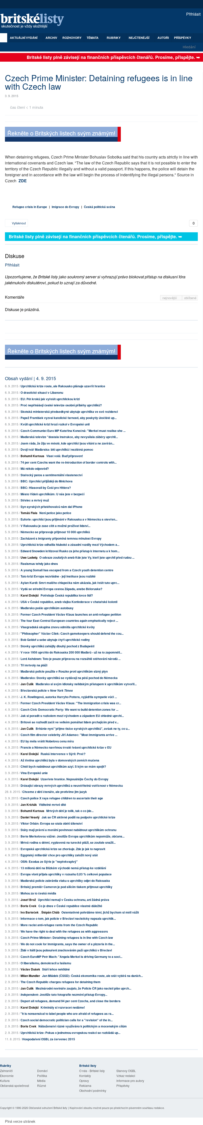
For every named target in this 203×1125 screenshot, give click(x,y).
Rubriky (114, 37)
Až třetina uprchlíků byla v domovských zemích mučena (60, 760)
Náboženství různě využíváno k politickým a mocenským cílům (82, 1026)
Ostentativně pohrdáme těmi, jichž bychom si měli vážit (100, 912)
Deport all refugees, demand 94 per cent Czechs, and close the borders (71, 1001)
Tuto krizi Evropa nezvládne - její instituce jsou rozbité (58, 576)
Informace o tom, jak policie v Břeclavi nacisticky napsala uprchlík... (68, 918)
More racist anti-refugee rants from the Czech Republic (59, 925)
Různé (41, 1085)
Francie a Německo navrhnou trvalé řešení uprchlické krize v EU (66, 747)
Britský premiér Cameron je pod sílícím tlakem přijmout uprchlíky (66, 887)
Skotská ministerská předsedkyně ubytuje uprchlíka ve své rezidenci (69, 411)
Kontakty (85, 1075)
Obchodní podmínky (92, 1090)
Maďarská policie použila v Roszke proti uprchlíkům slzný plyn (64, 671)
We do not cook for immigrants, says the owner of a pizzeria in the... (68, 944)
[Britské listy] (63, 135)
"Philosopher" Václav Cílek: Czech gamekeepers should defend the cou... (72, 633)
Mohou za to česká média (38, 893)
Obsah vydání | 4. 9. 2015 (30, 378)
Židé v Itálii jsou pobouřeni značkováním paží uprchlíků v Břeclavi (66, 950)
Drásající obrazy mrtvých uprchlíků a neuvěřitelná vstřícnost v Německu (72, 785)
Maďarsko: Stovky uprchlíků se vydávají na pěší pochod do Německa (69, 678)
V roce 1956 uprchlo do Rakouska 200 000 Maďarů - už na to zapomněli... (71, 652)
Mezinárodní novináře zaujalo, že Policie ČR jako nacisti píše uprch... (83, 988)
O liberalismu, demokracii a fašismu (46, 963)
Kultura (5, 1080)
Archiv (51, 37)
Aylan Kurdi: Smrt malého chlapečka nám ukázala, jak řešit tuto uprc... (70, 582)
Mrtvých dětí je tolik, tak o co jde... (70, 811)
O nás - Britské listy (92, 1071)
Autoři (163, 37)
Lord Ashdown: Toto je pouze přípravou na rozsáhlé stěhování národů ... (71, 658)
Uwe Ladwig (29, 557)
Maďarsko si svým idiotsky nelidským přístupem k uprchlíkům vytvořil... (86, 684)
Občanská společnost (14, 1085)
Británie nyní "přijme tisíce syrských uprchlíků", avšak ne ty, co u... (83, 728)
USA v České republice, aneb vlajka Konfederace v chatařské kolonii (69, 602)
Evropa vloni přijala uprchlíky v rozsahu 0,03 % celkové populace (66, 874)
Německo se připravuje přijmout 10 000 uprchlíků (55, 532)
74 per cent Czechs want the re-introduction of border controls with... (69, 462)
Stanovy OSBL (126, 1071)
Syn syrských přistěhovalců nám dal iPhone (51, 506)
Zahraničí (6, 1071)
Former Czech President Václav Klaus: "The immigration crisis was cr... (71, 703)
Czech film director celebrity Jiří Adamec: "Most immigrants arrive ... (69, 735)
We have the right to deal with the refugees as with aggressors (64, 931)
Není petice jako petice (55, 513)
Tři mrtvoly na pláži (34, 665)
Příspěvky (182, 37)
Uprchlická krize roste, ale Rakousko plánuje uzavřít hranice (63, 386)
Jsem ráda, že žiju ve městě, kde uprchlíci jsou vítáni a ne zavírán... (67, 443)
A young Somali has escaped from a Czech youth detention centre (67, 570)
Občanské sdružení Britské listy (48, 1108)
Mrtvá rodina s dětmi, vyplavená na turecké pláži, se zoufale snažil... (68, 842)
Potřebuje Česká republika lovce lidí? (67, 595)
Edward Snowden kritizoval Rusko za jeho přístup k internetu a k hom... (70, 551)
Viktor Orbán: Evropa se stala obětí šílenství (51, 823)
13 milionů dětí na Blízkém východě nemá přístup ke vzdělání (63, 868)
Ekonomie (7, 1075)
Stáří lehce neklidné (56, 969)
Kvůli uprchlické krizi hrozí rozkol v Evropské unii (55, 424)
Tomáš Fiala (29, 513)
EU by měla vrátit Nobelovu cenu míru (47, 741)
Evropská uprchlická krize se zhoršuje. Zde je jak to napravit (63, 849)
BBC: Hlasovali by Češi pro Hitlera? (46, 487)
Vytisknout (18, 223)
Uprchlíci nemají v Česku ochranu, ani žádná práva (73, 899)
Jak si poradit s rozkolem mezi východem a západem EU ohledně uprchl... (72, 715)
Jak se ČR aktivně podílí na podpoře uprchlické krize (78, 817)
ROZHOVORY (71, 37)
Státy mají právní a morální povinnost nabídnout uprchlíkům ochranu (68, 830)
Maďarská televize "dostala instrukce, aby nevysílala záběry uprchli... (69, 437)
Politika (42, 1075)
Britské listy (34, 21)
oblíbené (190, 297)
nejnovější (170, 297)
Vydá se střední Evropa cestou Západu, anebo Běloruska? (61, 589)
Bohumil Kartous (32, 456)
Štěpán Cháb (50, 912)
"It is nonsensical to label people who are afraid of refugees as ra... (67, 1013)
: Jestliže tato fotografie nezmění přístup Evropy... (64, 994)
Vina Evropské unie (34, 773)
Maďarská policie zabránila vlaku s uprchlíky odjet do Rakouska (65, 880)
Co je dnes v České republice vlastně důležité (70, 906)
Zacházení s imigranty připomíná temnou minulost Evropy (61, 538)
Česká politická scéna (99, 207)
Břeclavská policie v (47, 690)
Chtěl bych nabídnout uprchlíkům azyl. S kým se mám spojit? (63, 766)
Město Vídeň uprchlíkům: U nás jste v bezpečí (52, 494)
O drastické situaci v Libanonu (42, 392)
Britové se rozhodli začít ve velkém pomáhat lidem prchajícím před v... (70, 722)
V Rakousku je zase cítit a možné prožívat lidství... (55, 525)
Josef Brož (28, 899)
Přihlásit (193, 14)
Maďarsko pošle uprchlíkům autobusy (47, 608)
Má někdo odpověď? (35, 468)
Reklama (85, 1085)
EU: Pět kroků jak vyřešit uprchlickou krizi (50, 399)
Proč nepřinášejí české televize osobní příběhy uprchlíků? (61, 405)
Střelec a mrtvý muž (35, 500)
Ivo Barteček (30, 912)
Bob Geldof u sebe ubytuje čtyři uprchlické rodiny (55, 639)
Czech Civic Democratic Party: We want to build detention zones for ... (69, 709)
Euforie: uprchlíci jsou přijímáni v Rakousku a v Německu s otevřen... (69, 519)
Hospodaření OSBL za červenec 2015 (48, 1039)
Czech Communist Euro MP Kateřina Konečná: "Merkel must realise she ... (73, 430)
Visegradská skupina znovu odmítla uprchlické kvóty (58, 627)
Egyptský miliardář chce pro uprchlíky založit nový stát (59, 855)
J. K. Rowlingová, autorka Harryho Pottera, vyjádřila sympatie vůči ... (69, 697)
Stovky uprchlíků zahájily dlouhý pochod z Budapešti (57, 646)
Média (41, 1080)
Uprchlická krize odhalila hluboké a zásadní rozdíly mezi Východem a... (70, 544)
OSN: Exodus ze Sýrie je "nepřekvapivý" (49, 861)
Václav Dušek (30, 969)
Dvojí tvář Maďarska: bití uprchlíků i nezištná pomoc (57, 449)
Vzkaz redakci (125, 1075)
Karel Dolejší (30, 595)
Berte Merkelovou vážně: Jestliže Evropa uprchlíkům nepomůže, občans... (73, 836)
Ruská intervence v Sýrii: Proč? (63, 754)
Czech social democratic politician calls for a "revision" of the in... (67, 1020)
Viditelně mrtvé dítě (52, 804)
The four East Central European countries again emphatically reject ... (69, 620)
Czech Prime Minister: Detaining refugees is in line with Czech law (67, 937)
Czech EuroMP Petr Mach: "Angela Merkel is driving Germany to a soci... (71, 956)
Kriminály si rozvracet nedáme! (63, 1007)
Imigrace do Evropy (65, 207)
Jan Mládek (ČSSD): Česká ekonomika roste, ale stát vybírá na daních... (92, 975)
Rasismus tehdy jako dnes (39, 563)
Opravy (84, 1080)
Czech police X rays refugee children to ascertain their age (62, 798)
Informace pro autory (130, 1080)
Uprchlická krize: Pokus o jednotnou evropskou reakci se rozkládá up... (70, 1032)
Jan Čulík (27, 684)
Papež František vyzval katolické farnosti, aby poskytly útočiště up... (69, 418)
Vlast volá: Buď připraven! (64, 456)
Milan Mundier (30, 975)
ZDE (23, 180)
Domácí (42, 1071)
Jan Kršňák (29, 804)
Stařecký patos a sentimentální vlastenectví (51, 475)
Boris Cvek (28, 906)
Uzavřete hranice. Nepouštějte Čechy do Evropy (74, 779)
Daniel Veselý (30, 817)
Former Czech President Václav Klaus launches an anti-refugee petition (71, 614)
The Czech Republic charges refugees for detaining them (61, 982)
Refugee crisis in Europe (29, 207)
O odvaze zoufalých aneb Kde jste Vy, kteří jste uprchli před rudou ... (86, 557)
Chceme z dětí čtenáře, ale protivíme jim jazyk (54, 791)
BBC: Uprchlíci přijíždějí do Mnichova (47, 481)
